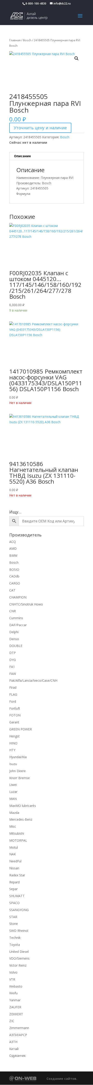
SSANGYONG (19, 910)
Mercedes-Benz (20, 819)
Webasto (15, 986)
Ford (12, 701)
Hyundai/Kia (18, 757)
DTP (12, 653)
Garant (14, 722)
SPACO (14, 903)
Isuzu (13, 764)
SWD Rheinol (18, 930)
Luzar (13, 792)
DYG (12, 660)
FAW (12, 674)
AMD (13, 548)
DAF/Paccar (18, 625)
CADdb (14, 576)
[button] (76, 58)
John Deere (17, 771)
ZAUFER (15, 1007)
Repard (14, 882)
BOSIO (14, 569)
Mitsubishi (16, 833)
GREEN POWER (20, 729)
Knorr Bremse (19, 778)
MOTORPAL (18, 840)
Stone (13, 923)
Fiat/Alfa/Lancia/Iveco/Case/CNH (33, 680)
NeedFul (15, 861)
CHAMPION (17, 597)
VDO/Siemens (19, 958)
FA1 (12, 667)
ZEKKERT (16, 1014)
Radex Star (17, 875)
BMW (13, 555)
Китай (14, 1049)
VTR (12, 979)
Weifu (13, 993)
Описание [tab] (22, 156)
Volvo (13, 972)
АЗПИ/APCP (18, 1035)
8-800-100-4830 (36, 3)
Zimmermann (19, 1028)
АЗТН (13, 1042)
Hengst (14, 736)
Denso (14, 639)
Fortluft (14, 708)
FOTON (15, 715)
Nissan (14, 868)
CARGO (14, 583)
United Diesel (19, 951)
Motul (13, 847)
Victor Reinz (17, 965)
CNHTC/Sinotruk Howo (26, 604)
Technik (15, 937)
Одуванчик (17, 1055)
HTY (12, 750)
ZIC (11, 1021)
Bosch (27, 40)
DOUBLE (15, 646)
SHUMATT (17, 896)
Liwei (13, 785)
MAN (13, 798)
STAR (13, 917)
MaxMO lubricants (22, 805)
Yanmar (15, 1000)
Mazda (14, 812)
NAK (12, 854)
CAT (12, 590)
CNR (12, 611)
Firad (12, 687)
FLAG (13, 694)
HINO (13, 743)
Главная (15, 40)
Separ (13, 889)
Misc (12, 826)
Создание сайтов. (61, 1078)
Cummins (16, 618)
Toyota (14, 944)
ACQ (12, 542)
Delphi (14, 632)
